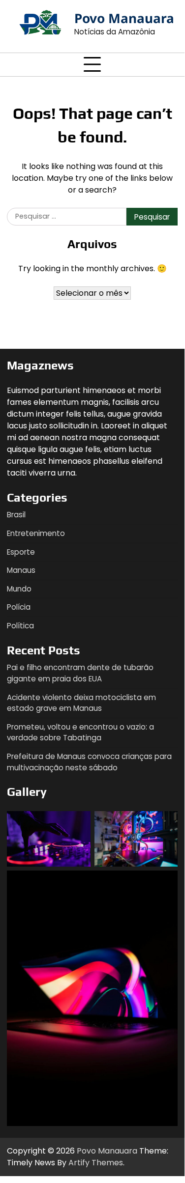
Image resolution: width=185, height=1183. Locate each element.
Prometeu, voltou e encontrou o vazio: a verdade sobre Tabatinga (80, 732)
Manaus (21, 570)
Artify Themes (95, 1162)
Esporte (21, 552)
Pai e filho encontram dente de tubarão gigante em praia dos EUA (80, 673)
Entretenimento (36, 533)
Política (20, 625)
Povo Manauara (124, 18)
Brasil (16, 514)
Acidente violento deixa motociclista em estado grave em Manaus (81, 703)
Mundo (19, 589)
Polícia (19, 607)
